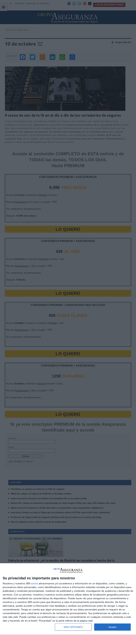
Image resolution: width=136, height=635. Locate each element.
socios (34, 583)
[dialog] (68, 599)
